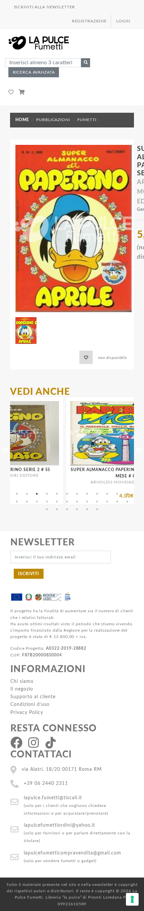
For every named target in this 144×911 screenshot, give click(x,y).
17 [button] (57, 501)
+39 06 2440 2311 (46, 783)
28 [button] (77, 509)
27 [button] (67, 509)
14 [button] (26, 501)
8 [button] (87, 493)
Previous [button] (5, 450)
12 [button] (127, 493)
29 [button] (87, 509)
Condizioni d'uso (30, 704)
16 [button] (47, 501)
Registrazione (89, 21)
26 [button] (57, 509)
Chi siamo (21, 681)
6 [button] (67, 493)
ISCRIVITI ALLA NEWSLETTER (44, 7)
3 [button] (36, 493)
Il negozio (21, 689)
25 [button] (47, 509)
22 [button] (107, 501)
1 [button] (16, 493)
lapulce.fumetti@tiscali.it (53, 797)
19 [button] (77, 501)
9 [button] (97, 493)
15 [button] (36, 501)
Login (123, 21)
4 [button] (47, 493)
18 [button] (67, 501)
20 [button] (87, 501)
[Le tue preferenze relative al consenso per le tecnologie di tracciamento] (132, 899)
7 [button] (77, 493)
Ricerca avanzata (34, 72)
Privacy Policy (26, 712)
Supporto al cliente (33, 696)
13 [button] (16, 501)
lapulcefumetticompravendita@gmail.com (72, 852)
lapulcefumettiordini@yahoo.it (59, 825)
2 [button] (26, 493)
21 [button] (97, 501)
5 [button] (57, 493)
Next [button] (139, 450)
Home (22, 120)
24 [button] (127, 501)
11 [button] (117, 493)
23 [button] (117, 501)
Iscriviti (28, 574)
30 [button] (97, 509)
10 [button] (107, 493)
